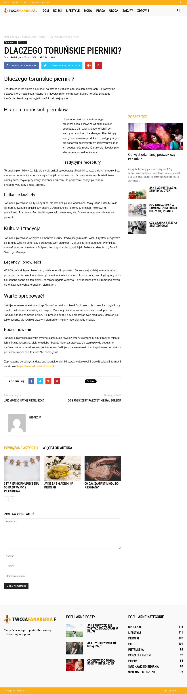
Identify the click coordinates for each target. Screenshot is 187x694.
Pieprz (132, 661)
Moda (88, 10)
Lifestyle (73, 10)
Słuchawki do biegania (143, 666)
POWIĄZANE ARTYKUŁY (21, 448)
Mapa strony (169, 690)
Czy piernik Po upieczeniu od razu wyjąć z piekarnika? (21, 487)
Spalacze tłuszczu (141, 672)
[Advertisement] (93, 25)
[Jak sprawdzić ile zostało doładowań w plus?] (74, 630)
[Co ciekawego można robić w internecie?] (75, 665)
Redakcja (16, 57)
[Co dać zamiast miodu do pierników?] (103, 468)
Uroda (113, 10)
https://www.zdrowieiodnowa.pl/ (35, 366)
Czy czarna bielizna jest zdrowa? (163, 224)
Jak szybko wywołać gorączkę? (101, 644)
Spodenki (134, 627)
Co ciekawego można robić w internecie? (101, 662)
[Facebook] (180, 2)
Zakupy (128, 10)
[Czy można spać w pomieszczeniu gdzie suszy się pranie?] (137, 210)
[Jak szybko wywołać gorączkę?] (74, 648)
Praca (100, 10)
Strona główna (11, 2)
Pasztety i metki (139, 655)
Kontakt (46, 2)
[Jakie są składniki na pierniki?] (62, 468)
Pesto (132, 644)
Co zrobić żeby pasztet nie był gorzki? (94, 400)
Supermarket (10, 42)
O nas (24, 2)
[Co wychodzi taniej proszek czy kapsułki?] (155, 136)
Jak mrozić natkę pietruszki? (24, 400)
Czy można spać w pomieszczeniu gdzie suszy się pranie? (163, 208)
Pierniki (22, 42)
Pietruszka (136, 649)
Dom (46, 10)
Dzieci (57, 10)
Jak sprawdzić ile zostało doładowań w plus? (102, 628)
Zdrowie (143, 10)
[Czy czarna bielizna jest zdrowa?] (137, 227)
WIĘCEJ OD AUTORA (57, 448)
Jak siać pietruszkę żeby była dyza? (163, 189)
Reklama (34, 2)
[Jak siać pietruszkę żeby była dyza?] (137, 192)
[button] (178, 10)
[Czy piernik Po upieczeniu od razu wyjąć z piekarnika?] (22, 468)
